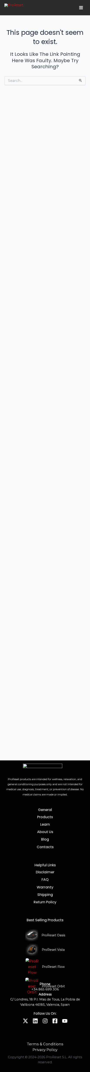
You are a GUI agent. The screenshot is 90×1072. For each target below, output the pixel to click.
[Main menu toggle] (81, 7)
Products (45, 816)
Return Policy (45, 902)
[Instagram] (45, 1021)
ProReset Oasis (53, 935)
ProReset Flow (53, 967)
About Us (45, 831)
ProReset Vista (53, 950)
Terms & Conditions (45, 1044)
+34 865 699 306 (45, 989)
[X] (25, 1021)
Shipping (45, 894)
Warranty (45, 887)
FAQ (45, 879)
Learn (45, 824)
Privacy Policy (45, 1049)
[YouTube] (65, 1021)
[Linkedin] (35, 1021)
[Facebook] (55, 1021)
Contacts (45, 846)
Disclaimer (45, 872)
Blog (45, 839)
